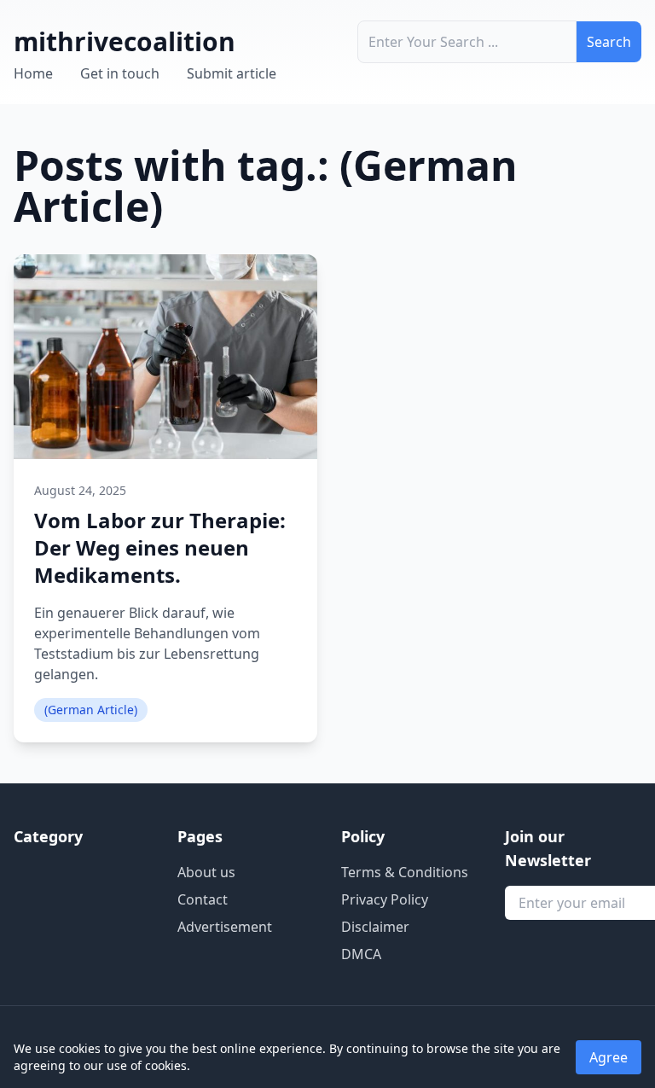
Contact (202, 899)
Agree (608, 1057)
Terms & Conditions (404, 872)
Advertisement (224, 926)
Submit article (231, 73)
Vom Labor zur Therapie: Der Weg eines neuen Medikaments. (160, 547)
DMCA (361, 954)
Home (33, 73)
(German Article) (90, 709)
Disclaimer (375, 926)
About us (206, 872)
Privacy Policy (384, 899)
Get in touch (119, 73)
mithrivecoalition (124, 41)
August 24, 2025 (80, 490)
